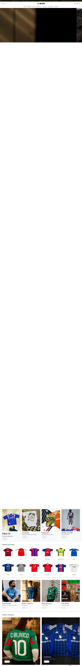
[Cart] (79, 3)
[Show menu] (2, 3)
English (70, 665)
